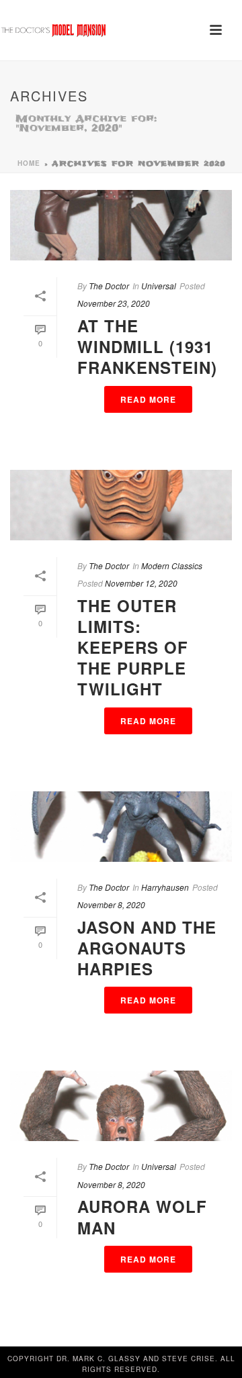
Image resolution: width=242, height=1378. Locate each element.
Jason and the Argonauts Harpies (146, 948)
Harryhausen (165, 887)
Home (28, 163)
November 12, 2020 (141, 583)
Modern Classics (171, 565)
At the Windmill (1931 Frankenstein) (147, 346)
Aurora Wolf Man (142, 1216)
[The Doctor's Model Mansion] (54, 30)
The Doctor (109, 285)
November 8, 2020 (111, 904)
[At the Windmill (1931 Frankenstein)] (121, 225)
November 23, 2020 (113, 303)
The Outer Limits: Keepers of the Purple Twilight (132, 647)
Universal (158, 285)
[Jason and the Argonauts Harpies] (121, 826)
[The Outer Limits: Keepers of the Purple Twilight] (121, 505)
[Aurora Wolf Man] (121, 1106)
